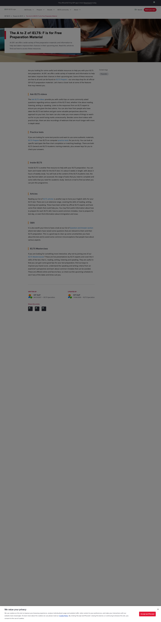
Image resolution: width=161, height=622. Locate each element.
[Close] (158, 609)
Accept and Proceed (147, 614)
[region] (80, 614)
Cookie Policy (63, 616)
